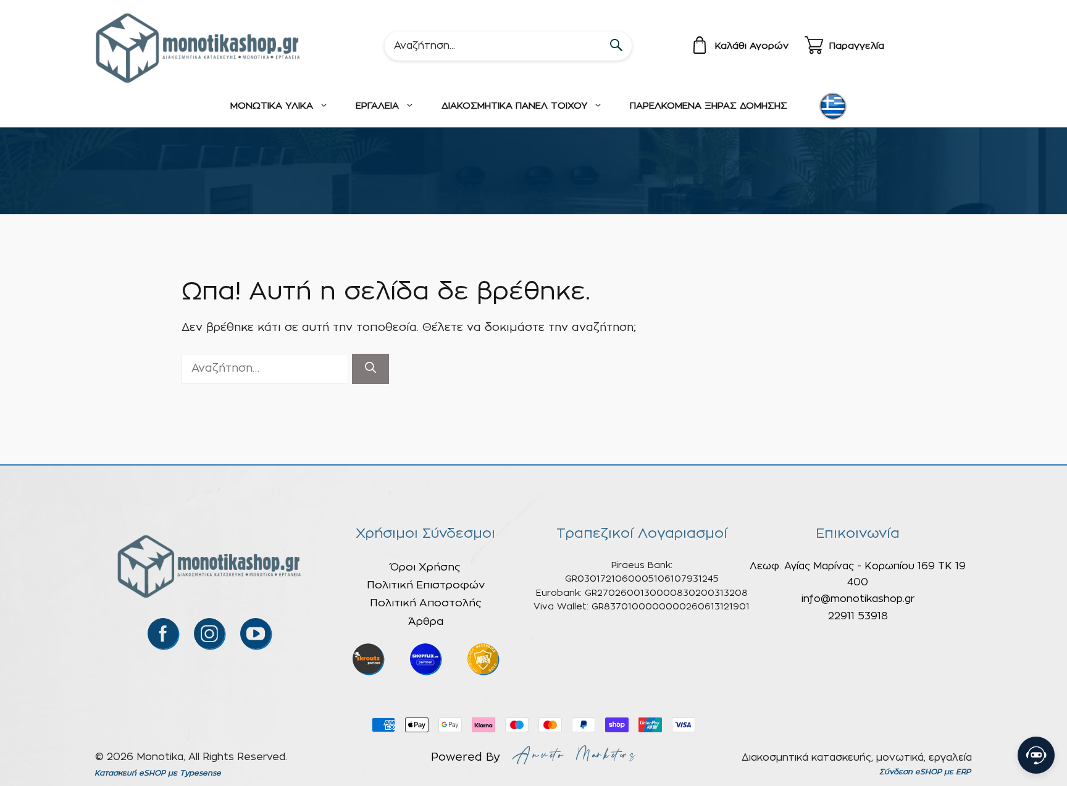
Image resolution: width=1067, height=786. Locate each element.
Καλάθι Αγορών (752, 46)
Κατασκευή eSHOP (129, 773)
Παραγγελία (856, 46)
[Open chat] (1036, 755)
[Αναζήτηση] (370, 369)
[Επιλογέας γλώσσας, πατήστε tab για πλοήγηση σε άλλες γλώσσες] (833, 106)
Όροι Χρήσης (425, 567)
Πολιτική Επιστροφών (426, 585)
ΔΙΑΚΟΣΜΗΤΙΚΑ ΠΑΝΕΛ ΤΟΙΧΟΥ (514, 106)
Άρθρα (425, 621)
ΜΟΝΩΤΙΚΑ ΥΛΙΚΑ (271, 106)
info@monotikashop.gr (857, 599)
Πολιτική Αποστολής (426, 603)
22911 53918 (858, 616)
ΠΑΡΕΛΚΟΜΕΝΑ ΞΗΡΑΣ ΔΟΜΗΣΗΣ (708, 106)
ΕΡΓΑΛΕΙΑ (377, 106)
